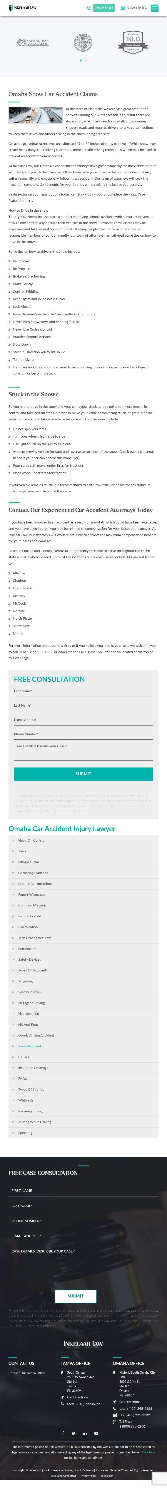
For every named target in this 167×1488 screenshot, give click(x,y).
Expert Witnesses (31, 894)
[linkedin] (85, 1433)
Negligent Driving (31, 1003)
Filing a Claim (28, 862)
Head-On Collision (32, 840)
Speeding (25, 1133)
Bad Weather (28, 927)
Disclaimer (107, 1476)
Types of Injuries (31, 1089)
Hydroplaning (28, 1013)
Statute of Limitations (35, 884)
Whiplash (25, 1100)
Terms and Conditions (63, 1476)
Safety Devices (29, 959)
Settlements (27, 949)
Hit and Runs (28, 1024)
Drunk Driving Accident (36, 1035)
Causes (23, 1057)
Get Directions (77, 1397)
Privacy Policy (88, 1476)
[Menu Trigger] (4, 1484)
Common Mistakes (32, 905)
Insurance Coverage (33, 1068)
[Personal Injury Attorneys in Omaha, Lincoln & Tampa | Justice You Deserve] (22, 8)
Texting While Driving (34, 1122)
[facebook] (63, 1433)
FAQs (22, 1078)
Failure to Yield (29, 916)
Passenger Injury (30, 1111)
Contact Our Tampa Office (26, 1373)
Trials (22, 851)
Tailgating (25, 981)
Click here (148, 1452)
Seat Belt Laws (29, 992)
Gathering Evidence (33, 873)
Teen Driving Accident (35, 938)
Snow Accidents (30, 1046)
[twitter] (73, 1433)
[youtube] (96, 1433)
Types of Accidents (33, 970)
